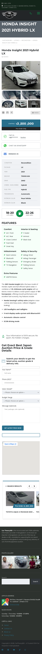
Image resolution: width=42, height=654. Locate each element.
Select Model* (7, 389)
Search (4, 577)
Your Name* (6, 370)
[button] (8, 562)
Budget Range (7, 397)
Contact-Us (8, 628)
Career (6, 625)
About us (7, 632)
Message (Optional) (9, 406)
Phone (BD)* (6, 379)
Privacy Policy (9, 635)
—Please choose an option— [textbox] (14, 392)
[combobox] (21, 392)
